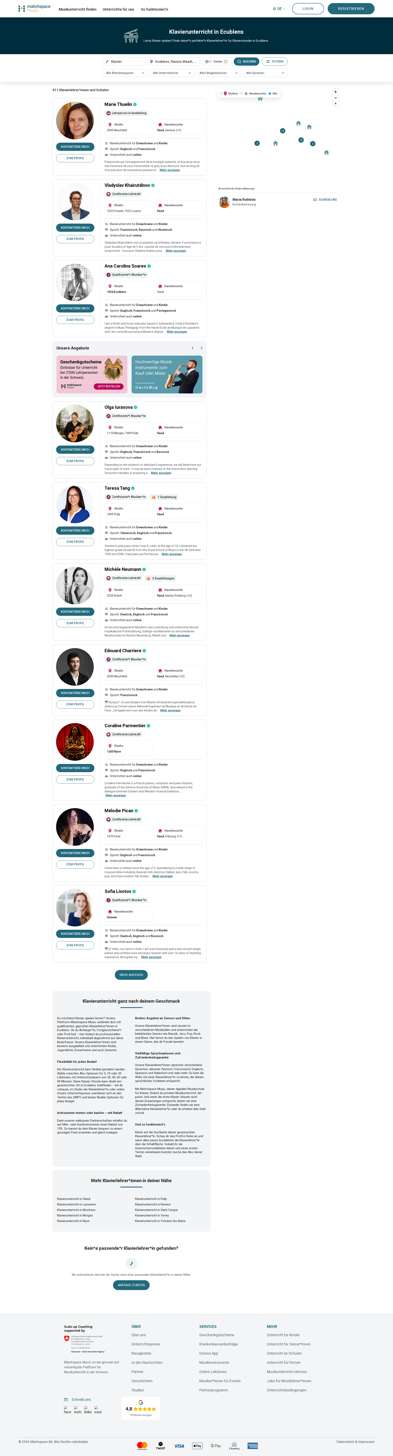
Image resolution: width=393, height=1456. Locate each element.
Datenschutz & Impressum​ (356, 1442)
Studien (138, 1390)
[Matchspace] (34, 8)
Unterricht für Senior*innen (289, 1344)
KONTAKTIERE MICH (75, 147)
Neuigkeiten (141, 1353)
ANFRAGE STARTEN (131, 1285)
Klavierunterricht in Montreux (76, 1210)
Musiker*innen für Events (220, 1381)
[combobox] (124, 61)
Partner (137, 1372)
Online (217, 61)
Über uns (139, 1335)
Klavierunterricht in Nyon (73, 1221)
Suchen (249, 61)
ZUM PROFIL (75, 158)
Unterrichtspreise (146, 1344)
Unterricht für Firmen (284, 1362)
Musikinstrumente (214, 1362)
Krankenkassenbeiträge (218, 1344)
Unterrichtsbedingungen (286, 1390)
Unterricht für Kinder (283, 1335)
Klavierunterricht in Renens (153, 1204)
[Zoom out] (336, 98)
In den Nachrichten (147, 1362)
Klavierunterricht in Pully (151, 1199)
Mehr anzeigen (131, 975)
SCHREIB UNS (328, 199)
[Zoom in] (336, 92)
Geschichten (142, 1381)
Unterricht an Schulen (284, 1353)
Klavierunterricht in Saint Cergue (156, 1210)
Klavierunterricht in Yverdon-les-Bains (160, 1221)
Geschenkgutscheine (216, 1335)
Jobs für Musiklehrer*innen (289, 1381)
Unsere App (208, 1353)
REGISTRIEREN (351, 9)
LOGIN (308, 9)
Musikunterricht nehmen (287, 1372)
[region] (278, 135)
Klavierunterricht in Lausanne (76, 1204)
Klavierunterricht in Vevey (152, 1215)
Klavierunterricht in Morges (75, 1215)
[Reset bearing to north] (336, 104)
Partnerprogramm (213, 1390)
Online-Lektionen (213, 1372)
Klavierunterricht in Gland (73, 1199)
